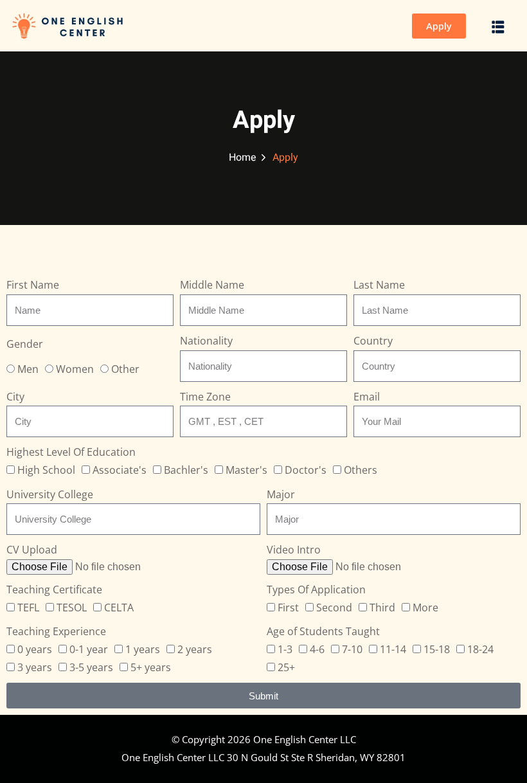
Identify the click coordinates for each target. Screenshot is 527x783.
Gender (24, 344)
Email (366, 397)
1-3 (285, 649)
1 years (142, 649)
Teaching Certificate (54, 589)
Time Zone (205, 397)
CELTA (119, 607)
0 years (34, 649)
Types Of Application (316, 589)
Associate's (120, 470)
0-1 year (88, 649)
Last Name (379, 285)
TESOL (72, 607)
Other (125, 369)
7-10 (352, 649)
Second (334, 607)
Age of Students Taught (323, 631)
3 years (34, 667)
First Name (32, 285)
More (425, 607)
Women (75, 369)
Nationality (206, 341)
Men (28, 369)
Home (242, 157)
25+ (286, 667)
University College (49, 494)
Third (382, 607)
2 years (194, 649)
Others (360, 470)
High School (46, 470)
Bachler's (186, 470)
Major (281, 494)
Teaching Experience (56, 631)
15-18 (437, 649)
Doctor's (305, 470)
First (288, 607)
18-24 (480, 649)
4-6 (317, 649)
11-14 (393, 649)
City (15, 397)
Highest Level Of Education (71, 452)
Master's (246, 470)
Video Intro (294, 550)
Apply (439, 25)
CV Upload (31, 550)
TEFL (28, 607)
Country (373, 341)
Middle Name (212, 285)
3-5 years (91, 667)
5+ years (150, 667)
